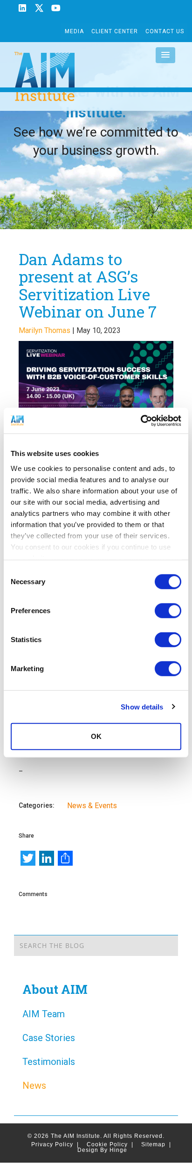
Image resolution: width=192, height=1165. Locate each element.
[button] (165, 55)
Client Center (114, 31)
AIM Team (43, 1014)
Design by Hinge (102, 1150)
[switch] (168, 610)
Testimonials (48, 1061)
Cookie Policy (110, 1144)
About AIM (55, 989)
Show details (142, 706)
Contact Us (164, 31)
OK (96, 736)
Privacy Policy (55, 1144)
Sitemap (156, 1144)
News (34, 1085)
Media (74, 31)
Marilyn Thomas (44, 330)
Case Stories (48, 1037)
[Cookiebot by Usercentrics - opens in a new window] (140, 420)
